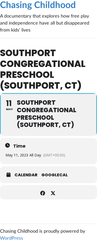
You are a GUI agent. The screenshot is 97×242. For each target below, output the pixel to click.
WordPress (11, 238)
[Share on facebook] (42, 192)
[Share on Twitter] (53, 192)
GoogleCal (54, 175)
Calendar (26, 175)
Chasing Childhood (38, 5)
